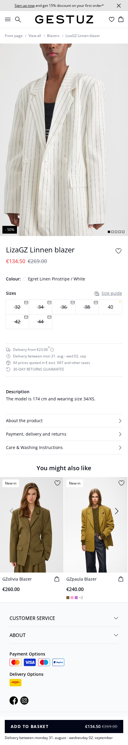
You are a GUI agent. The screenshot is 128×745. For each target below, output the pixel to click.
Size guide (112, 293)
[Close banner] (118, 5)
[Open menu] (6, 19)
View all (35, 35)
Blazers (53, 35)
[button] (64, 421)
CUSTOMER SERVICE (32, 618)
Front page (14, 35)
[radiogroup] (64, 314)
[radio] (110, 307)
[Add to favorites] (118, 251)
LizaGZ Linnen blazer (82, 35)
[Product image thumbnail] (109, 232)
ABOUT (18, 635)
